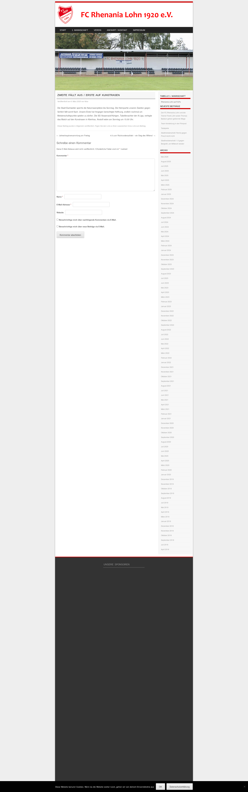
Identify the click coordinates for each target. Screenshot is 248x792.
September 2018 (167, 540)
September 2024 (167, 213)
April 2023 (165, 292)
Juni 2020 (165, 451)
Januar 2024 (166, 250)
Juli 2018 (164, 544)
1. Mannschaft (80, 30)
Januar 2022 (166, 362)
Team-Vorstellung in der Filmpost (173, 123)
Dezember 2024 (167, 198)
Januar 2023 (166, 306)
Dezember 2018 (167, 526)
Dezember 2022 (167, 311)
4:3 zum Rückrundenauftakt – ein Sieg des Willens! (132, 135)
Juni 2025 (165, 170)
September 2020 (167, 437)
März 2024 (165, 241)
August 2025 (166, 161)
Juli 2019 (164, 502)
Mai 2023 (164, 287)
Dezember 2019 (167, 479)
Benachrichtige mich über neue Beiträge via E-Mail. (82, 226)
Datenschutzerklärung (180, 786)
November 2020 (167, 427)
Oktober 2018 (166, 535)
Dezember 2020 (167, 423)
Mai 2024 (164, 231)
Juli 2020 (164, 446)
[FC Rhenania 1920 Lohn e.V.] (120, 14)
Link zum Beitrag (139, 126)
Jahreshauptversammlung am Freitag (73, 135)
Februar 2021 (166, 414)
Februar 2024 (166, 245)
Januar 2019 (166, 521)
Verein (97, 30)
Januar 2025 (166, 194)
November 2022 (167, 315)
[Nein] (244, 786)
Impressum (139, 30)
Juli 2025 (164, 166)
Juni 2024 (165, 227)
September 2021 (167, 381)
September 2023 (167, 269)
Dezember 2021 (167, 367)
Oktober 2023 (166, 264)
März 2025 (165, 185)
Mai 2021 (164, 400)
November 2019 (167, 484)
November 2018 (167, 530)
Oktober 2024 (166, 208)
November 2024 (167, 203)
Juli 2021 (164, 390)
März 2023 (165, 297)
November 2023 (167, 259)
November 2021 (167, 371)
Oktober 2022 (166, 320)
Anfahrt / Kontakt (117, 30)
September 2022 (167, 325)
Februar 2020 (166, 470)
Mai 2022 (164, 343)
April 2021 (165, 404)
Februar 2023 (166, 301)
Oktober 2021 (166, 376)
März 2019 (165, 516)
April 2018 (165, 549)
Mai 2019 (164, 507)
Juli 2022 (164, 334)
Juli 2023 (164, 278)
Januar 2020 (166, 474)
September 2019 (167, 493)
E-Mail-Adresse (64, 204)
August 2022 (166, 329)
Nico (86, 101)
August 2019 (166, 498)
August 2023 (166, 273)
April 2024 (165, 236)
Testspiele (165, 128)
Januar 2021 (166, 418)
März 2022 (165, 353)
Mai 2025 (164, 175)
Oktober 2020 (166, 432)
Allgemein (80, 126)
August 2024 (166, 217)
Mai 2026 (164, 156)
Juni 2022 (165, 339)
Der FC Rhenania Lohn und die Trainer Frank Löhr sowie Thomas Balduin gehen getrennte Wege (174, 115)
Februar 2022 (166, 357)
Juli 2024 (164, 222)
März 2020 (165, 465)
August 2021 (166, 385)
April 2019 (165, 512)
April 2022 (165, 348)
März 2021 (165, 409)
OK (160, 786)
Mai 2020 (164, 456)
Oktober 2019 (166, 488)
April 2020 (165, 460)
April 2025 (165, 180)
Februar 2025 (166, 189)
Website (60, 212)
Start (63, 30)
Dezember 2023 (167, 255)
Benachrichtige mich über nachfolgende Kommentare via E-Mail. (87, 219)
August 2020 (166, 442)
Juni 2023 (165, 283)
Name (60, 196)
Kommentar (62, 155)
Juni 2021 (165, 395)
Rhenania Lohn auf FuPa (171, 102)
